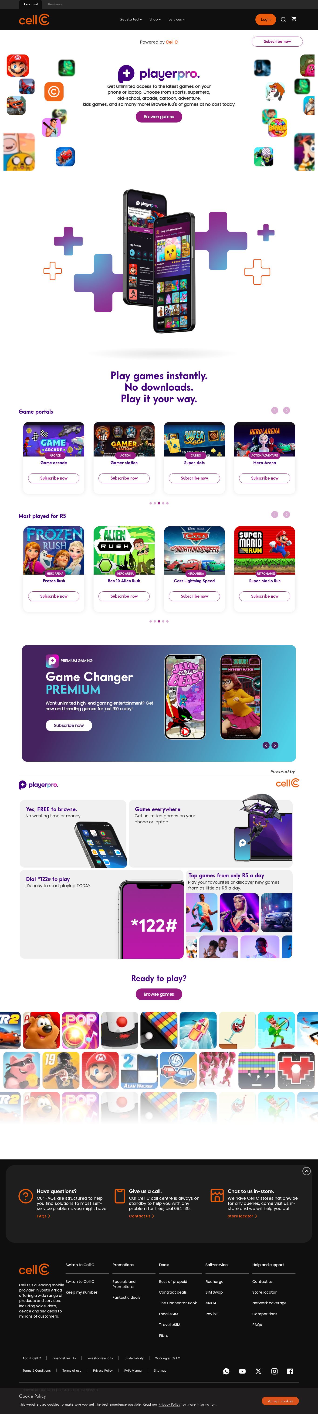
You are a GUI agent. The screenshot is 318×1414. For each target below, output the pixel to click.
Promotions (123, 1264)
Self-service (217, 1264)
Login (265, 19)
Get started (129, 19)
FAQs (42, 1216)
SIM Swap (214, 1292)
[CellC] (34, 19)
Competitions (264, 1314)
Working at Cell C (167, 1358)
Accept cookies (280, 1401)
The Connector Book (178, 1303)
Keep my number (82, 1292)
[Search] (283, 19)
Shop (153, 19)
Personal (31, 4)
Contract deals (173, 1292)
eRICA (211, 1303)
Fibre (163, 1335)
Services (176, 19)
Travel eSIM (169, 1324)
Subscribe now (277, 41)
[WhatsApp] (227, 1372)
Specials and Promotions (123, 1284)
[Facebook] (291, 1372)
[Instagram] (275, 1372)
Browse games (159, 116)
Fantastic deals (126, 1297)
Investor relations (100, 1358)
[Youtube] (243, 1372)
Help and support (268, 1264)
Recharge (214, 1281)
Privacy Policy (103, 1370)
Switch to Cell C (80, 1264)
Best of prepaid (173, 1281)
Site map (160, 1370)
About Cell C (32, 1358)
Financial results (64, 1358)
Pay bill (212, 1314)
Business (55, 4)
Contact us (139, 1216)
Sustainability (134, 1358)
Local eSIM (168, 1314)
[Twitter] (259, 1372)
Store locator (240, 1216)
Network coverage (269, 1303)
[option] (54, 457)
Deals (164, 1264)
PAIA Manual (133, 1370)
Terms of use (71, 1370)
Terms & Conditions (37, 1370)
